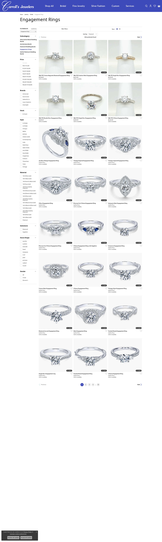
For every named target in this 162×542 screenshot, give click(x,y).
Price (22, 59)
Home (21, 14)
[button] (146, 6)
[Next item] (105, 99)
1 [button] (83, 384)
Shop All (49, 6)
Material (23, 172)
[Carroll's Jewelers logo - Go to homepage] (18, 6)
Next (138, 37)
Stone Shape (24, 237)
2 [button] (85, 384)
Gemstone (24, 226)
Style (22, 119)
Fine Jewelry (79, 6)
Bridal (63, 6)
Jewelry (26, 14)
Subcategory (24, 36)
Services (130, 6)
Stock (22, 110)
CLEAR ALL (34, 28)
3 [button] (89, 384)
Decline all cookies (13, 537)
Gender (23, 271)
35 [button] (98, 384)
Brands (22, 90)
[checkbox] (24, 66)
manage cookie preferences (18, 534)
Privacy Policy (27, 532)
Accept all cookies (26, 537)
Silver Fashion (98, 6)
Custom (115, 6)
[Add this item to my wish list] (71, 75)
